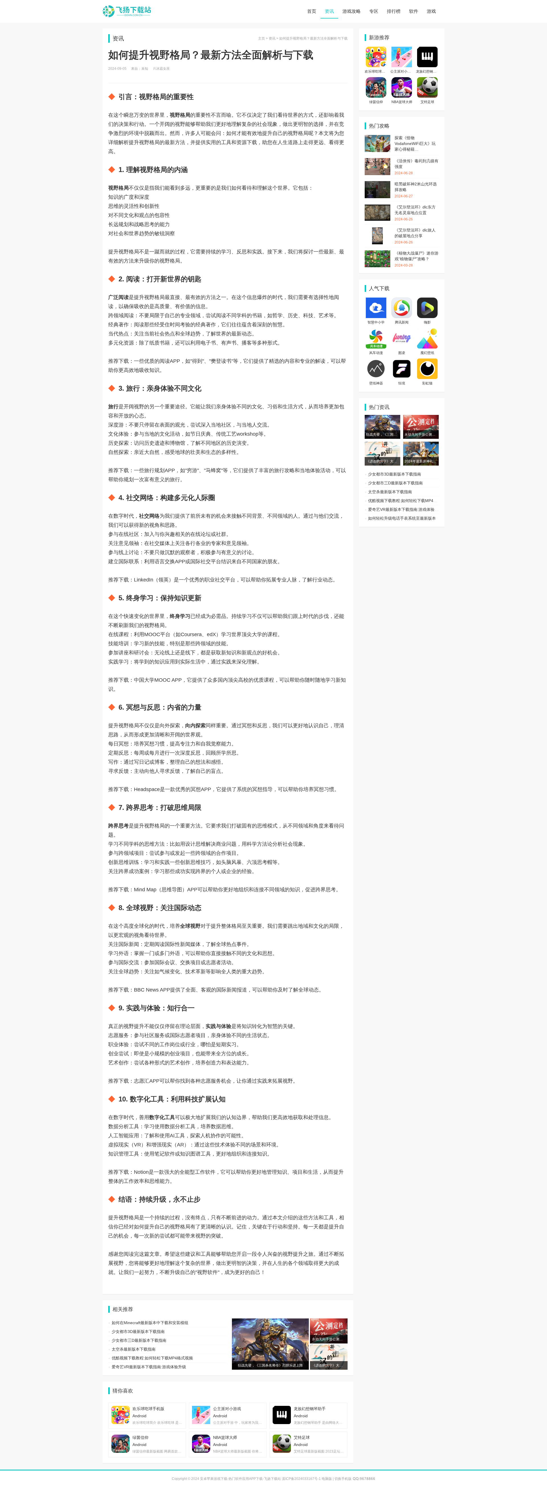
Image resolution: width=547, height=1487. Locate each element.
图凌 (401, 353)
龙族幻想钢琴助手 (429, 71)
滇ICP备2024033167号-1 (301, 1479)
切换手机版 (343, 1479)
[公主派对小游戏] (401, 49)
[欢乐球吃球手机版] (376, 49)
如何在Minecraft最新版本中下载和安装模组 (150, 1322)
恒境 (401, 383)
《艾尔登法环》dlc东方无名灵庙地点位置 (415, 213)
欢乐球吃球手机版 (378, 71)
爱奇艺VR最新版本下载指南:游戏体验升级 (149, 1367)
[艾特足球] (427, 80)
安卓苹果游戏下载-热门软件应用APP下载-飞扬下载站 (127, 11)
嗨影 (427, 322)
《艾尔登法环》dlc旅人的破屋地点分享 (415, 236)
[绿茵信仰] (376, 80)
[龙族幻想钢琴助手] (427, 49)
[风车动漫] (376, 331)
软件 (413, 11)
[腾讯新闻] (401, 300)
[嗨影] (427, 300)
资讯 (329, 11)
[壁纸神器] (376, 361)
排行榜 (394, 11)
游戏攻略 (351, 11)
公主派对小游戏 (402, 71)
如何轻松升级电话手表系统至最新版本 (402, 518)
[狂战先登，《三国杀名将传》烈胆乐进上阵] (382, 417)
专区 (373, 11)
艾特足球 (427, 102)
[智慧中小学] (376, 300)
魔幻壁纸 (427, 353)
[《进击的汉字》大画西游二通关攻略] (382, 444)
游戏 (431, 11)
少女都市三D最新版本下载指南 (139, 1340)
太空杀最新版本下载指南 (134, 1349)
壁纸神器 (376, 383)
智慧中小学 (376, 322)
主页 (261, 38)
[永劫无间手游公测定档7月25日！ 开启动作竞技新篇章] (421, 417)
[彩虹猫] (427, 361)
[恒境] (401, 361)
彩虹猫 (427, 383)
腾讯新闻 (402, 322)
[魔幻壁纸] (427, 331)
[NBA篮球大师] (401, 80)
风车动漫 (376, 353)
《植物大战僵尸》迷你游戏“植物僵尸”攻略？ (416, 259)
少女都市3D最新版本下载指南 (138, 1331)
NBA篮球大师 (401, 102)
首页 (311, 11)
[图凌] (401, 331)
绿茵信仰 (376, 102)
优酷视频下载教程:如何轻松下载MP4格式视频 (152, 1358)
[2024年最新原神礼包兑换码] (421, 444)
